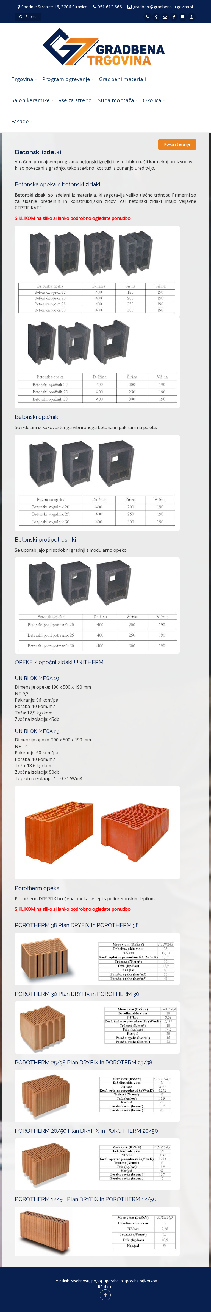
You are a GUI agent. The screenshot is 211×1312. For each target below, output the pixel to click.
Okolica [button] (152, 100)
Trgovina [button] (22, 79)
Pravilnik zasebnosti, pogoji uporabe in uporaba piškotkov (105, 1280)
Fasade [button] (20, 121)
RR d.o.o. (105, 1286)
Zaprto (31, 16)
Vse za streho (75, 100)
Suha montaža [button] (116, 100)
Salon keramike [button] (30, 100)
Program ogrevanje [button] (66, 79)
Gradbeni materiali (122, 79)
